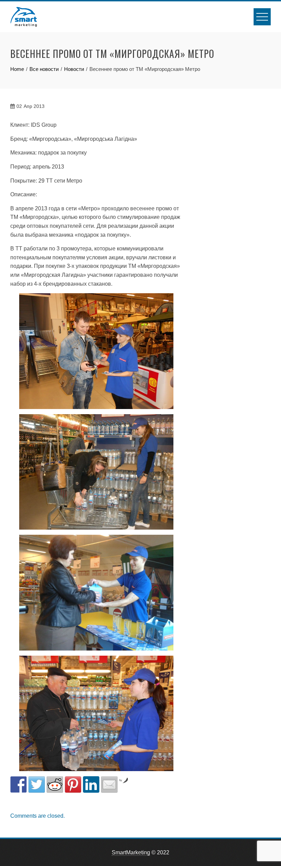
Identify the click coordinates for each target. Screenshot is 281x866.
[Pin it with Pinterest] (73, 784)
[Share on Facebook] (18, 784)
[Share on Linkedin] (91, 784)
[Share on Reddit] (55, 784)
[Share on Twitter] (36, 784)
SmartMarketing (131, 852)
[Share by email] (109, 784)
